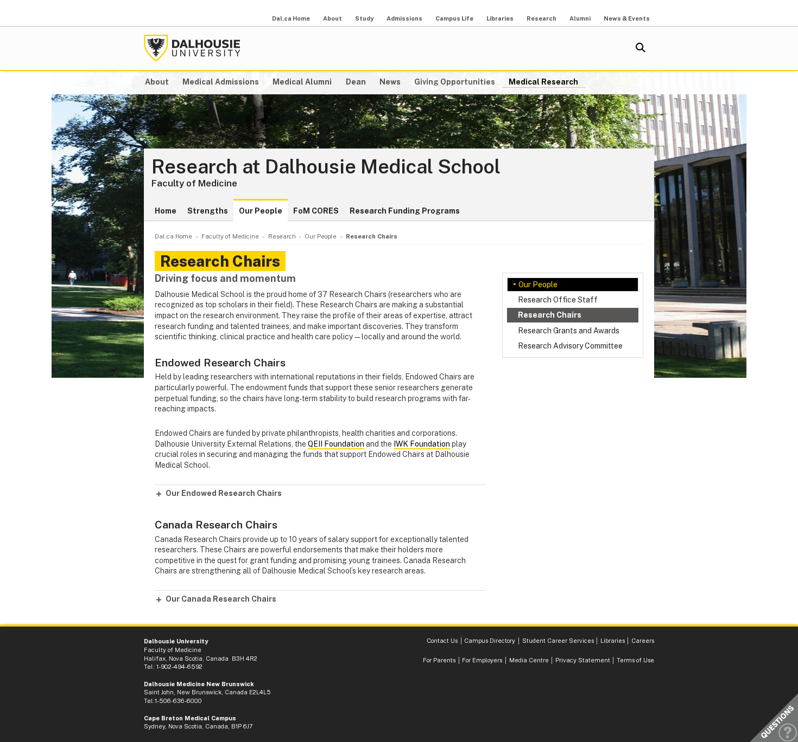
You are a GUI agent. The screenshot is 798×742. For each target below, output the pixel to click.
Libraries (500, 18)
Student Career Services (558, 640)
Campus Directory (489, 640)
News (390, 82)
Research (541, 18)
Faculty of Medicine (194, 183)
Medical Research (543, 82)
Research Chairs (549, 315)
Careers (642, 640)
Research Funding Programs (405, 211)
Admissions (404, 18)
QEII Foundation (336, 444)
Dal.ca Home (291, 18)
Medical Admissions (220, 82)
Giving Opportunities (454, 82)
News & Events (627, 18)
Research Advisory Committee (570, 345)
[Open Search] (640, 48)
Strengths (207, 211)
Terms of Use (635, 660)
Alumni (580, 18)
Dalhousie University (192, 48)
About (332, 18)
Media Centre (529, 660)
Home (165, 211)
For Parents (439, 660)
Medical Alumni (302, 82)
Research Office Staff (558, 299)
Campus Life (454, 18)
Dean (356, 82)
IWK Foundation (422, 444)
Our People (260, 211)
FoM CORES (316, 211)
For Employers (482, 660)
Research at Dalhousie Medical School (326, 167)
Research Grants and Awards (568, 330)
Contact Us (442, 640)
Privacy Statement (582, 660)
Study (364, 18)
